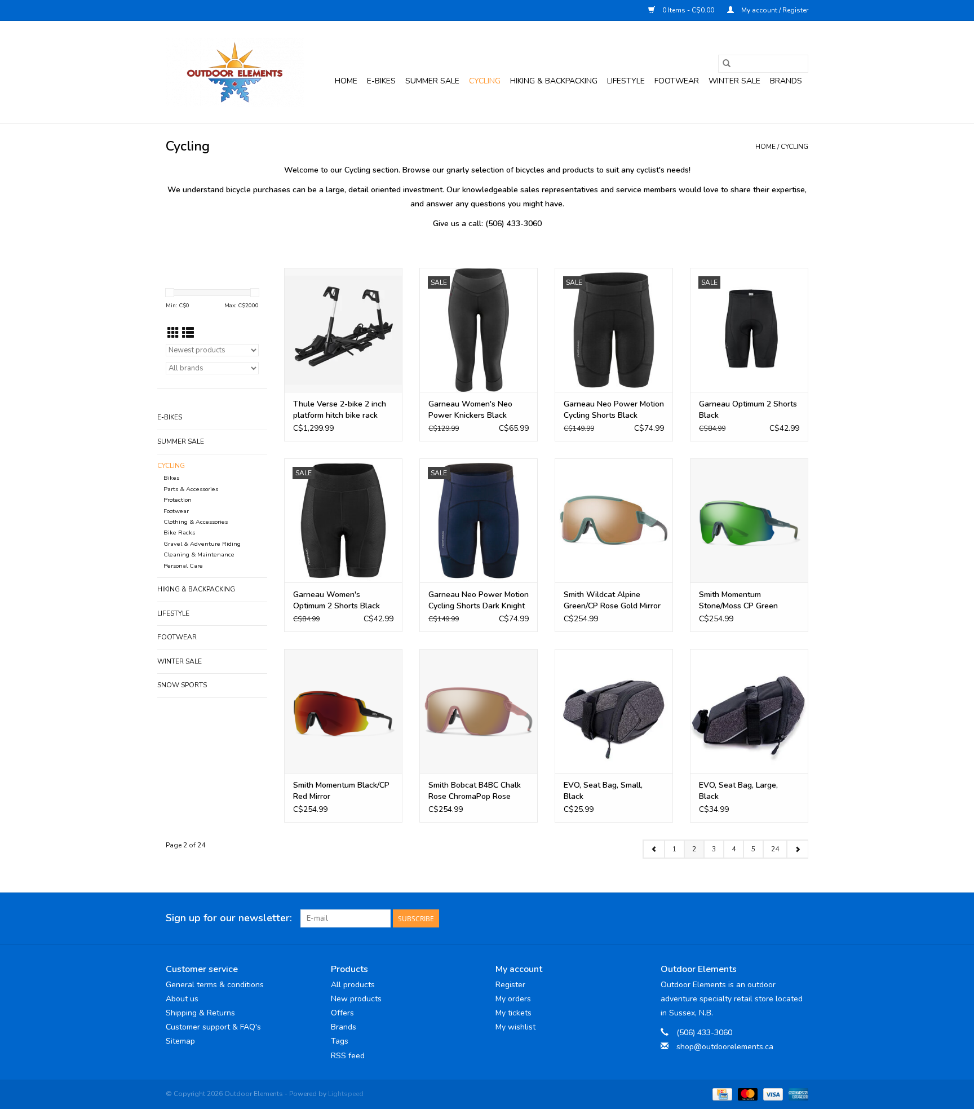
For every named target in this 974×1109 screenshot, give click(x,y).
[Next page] (797, 849)
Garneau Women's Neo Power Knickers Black (470, 410)
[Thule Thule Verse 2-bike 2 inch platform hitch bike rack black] (343, 330)
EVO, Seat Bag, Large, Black (738, 791)
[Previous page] (654, 849)
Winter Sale (734, 81)
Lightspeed (346, 1093)
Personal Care (183, 566)
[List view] (188, 333)
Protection (177, 500)
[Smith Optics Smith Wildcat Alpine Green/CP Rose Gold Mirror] (614, 520)
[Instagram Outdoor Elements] (799, 918)
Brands (786, 81)
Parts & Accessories (190, 489)
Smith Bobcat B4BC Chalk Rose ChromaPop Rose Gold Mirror (474, 791)
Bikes (171, 478)
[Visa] (772, 1093)
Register (510, 984)
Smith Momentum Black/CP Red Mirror (341, 791)
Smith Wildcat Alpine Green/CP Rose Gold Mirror (612, 600)
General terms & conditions (215, 984)
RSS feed (348, 1055)
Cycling (485, 81)
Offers (342, 1013)
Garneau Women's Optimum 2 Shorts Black (336, 600)
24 (775, 849)
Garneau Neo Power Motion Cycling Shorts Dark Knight (478, 600)
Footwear (676, 81)
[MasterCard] (746, 1093)
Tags (339, 1041)
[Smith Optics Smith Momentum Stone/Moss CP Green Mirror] (749, 520)
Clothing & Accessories (195, 522)
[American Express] (796, 1093)
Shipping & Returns (200, 1013)
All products (353, 984)
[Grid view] (173, 333)
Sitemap (180, 1041)
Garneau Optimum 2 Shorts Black (748, 410)
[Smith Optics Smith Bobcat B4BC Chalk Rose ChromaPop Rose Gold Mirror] (478, 711)
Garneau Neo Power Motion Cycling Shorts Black (614, 410)
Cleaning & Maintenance (198, 554)
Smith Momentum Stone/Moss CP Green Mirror (738, 600)
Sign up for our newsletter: (229, 918)
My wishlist (515, 1027)
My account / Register (774, 10)
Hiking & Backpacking (553, 81)
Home (346, 81)
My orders (513, 998)
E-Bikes (381, 81)
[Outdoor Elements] (235, 72)
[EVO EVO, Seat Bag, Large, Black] (749, 711)
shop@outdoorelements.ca (724, 1046)
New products (356, 998)
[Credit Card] (721, 1093)
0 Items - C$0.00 (688, 10)
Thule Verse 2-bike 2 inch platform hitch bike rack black (339, 410)
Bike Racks (179, 532)
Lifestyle (626, 81)
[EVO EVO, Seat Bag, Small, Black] (614, 711)
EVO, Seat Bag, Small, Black (603, 791)
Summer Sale (432, 81)
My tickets (513, 1013)
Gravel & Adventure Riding (202, 544)
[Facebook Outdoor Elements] (759, 918)
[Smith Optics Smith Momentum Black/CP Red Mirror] (343, 711)
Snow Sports (182, 685)
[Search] (726, 64)
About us (182, 998)
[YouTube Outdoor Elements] (779, 918)
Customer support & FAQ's (213, 1027)
